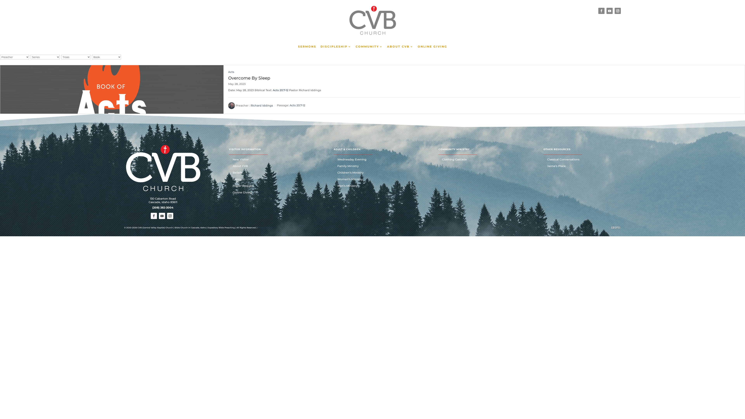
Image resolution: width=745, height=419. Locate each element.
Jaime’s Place (556, 166)
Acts (231, 72)
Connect (239, 179)
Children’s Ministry (350, 172)
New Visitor (241, 159)
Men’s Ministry (347, 186)
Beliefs (237, 172)
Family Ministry (348, 166)
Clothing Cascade (454, 159)
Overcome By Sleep (249, 78)
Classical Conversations (563, 159)
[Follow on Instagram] (618, 11)
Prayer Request (243, 186)
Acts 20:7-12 (280, 90)
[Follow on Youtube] (609, 11)
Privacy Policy (265, 227)
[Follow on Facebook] (601, 11)
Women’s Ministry (350, 179)
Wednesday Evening (351, 159)
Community (367, 46)
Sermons (307, 46)
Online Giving (432, 46)
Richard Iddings (262, 105)
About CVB (398, 46)
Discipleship (334, 46)
